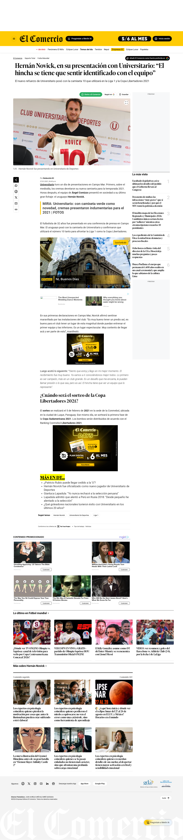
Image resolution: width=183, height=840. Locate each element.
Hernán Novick (59, 515)
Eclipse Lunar (72, 49)
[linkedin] (47, 779)
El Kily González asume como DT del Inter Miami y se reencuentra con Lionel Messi (112, 647)
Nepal (106, 49)
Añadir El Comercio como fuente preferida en (147, 58)
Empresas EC (117, 49)
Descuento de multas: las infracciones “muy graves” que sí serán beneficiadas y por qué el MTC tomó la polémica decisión (147, 201)
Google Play (100, 780)
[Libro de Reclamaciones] (166, 780)
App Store (84, 780)
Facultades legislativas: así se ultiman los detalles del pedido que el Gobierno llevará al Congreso (146, 185)
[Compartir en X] (16, 197)
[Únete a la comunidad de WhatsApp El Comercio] (90, 94)
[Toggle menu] (14, 38)
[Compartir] (16, 180)
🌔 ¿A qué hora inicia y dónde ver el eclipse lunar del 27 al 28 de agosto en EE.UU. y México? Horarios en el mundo (112, 709)
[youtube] (41, 779)
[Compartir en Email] (16, 203)
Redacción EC (48, 178)
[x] (29, 779)
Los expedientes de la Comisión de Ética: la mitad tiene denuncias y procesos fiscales (148, 237)
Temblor (98, 49)
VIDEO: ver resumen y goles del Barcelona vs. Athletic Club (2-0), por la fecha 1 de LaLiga (153, 647)
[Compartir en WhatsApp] (16, 186)
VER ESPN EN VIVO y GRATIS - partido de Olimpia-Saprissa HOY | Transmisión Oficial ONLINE (72, 647)
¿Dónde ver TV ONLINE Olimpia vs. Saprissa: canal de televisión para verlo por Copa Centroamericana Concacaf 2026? (31, 649)
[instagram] (35, 779)
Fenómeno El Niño (56, 49)
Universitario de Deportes (79, 515)
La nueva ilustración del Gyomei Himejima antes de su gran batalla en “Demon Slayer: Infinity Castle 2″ (31, 756)
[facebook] (22, 779)
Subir (164, 794)
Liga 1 (96, 515)
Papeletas (144, 49)
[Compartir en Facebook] (16, 191)
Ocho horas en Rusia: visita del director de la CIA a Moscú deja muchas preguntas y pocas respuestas (146, 252)
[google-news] (53, 779)
